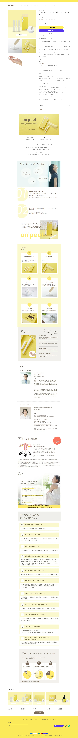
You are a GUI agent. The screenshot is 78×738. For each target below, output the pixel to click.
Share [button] (41, 109)
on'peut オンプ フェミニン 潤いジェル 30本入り (52, 706)
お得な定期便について (44, 36)
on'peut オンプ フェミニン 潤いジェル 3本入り (14, 706)
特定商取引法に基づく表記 (27, 719)
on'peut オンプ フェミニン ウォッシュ (64, 706)
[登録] (27, 725)
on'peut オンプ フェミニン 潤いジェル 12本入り (39, 706)
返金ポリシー (49, 719)
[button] (64, 5)
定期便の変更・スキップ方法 (46, 38)
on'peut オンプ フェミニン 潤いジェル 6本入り (26, 706)
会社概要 (44, 719)
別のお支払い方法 (51, 33)
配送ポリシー (51, 735)
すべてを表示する (39, 712)
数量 (39, 21)
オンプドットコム (20, 735)
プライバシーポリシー (37, 719)
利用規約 (54, 719)
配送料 (42, 19)
